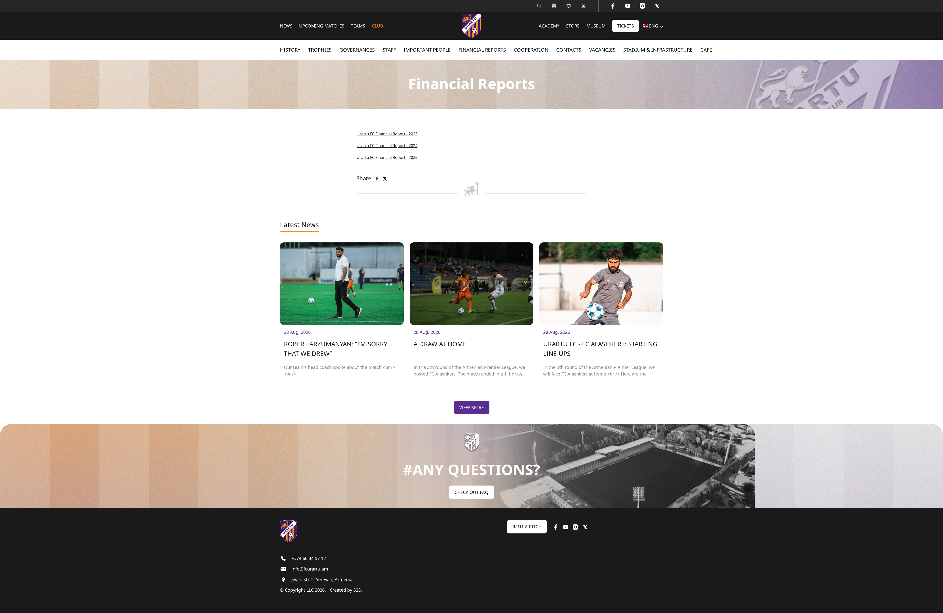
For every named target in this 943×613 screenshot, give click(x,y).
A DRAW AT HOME (440, 344)
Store (573, 26)
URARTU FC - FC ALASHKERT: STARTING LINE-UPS (600, 349)
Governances (357, 49)
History (290, 49)
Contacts (568, 49)
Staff (389, 49)
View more (471, 407)
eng (653, 26)
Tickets (625, 26)
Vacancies (602, 49)
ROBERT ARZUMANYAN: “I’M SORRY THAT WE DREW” (335, 349)
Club (377, 26)
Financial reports (482, 49)
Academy (549, 26)
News (286, 26)
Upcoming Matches (321, 26)
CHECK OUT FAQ (471, 492)
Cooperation (531, 49)
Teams (358, 26)
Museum (596, 26)
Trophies (320, 49)
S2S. (357, 590)
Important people (427, 49)
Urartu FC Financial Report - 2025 (387, 157)
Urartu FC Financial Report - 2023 (387, 134)
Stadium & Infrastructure (658, 49)
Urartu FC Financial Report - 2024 (387, 145)
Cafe (706, 49)
